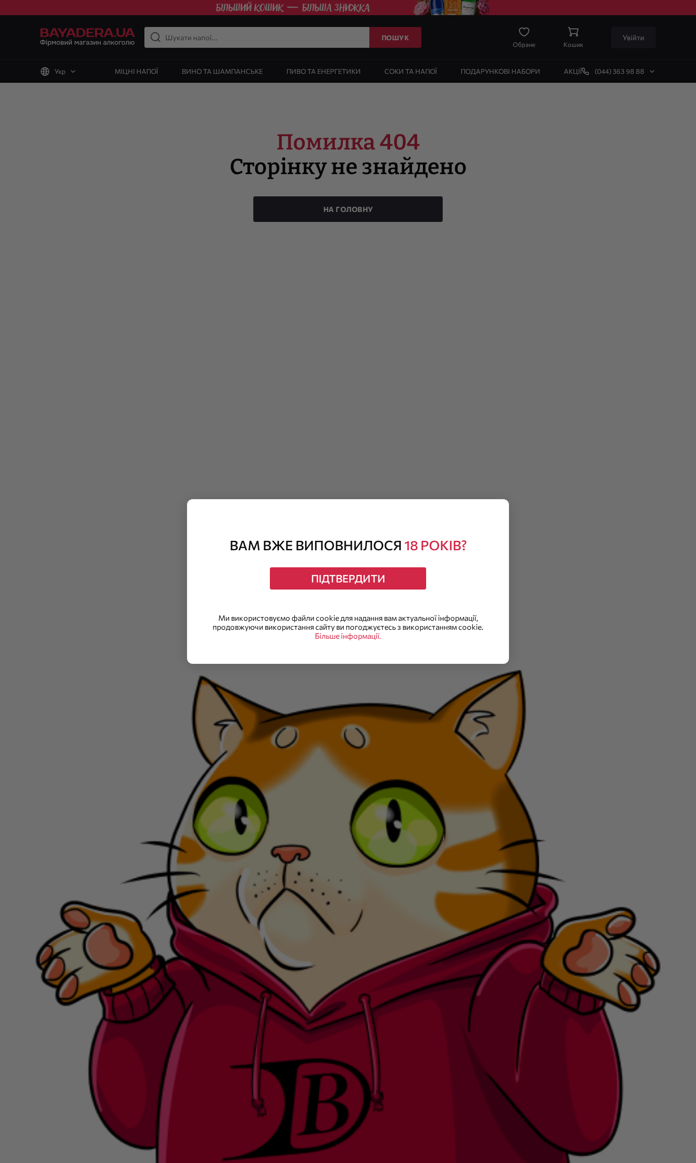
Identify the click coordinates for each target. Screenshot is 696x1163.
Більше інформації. (348, 635)
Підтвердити (348, 578)
